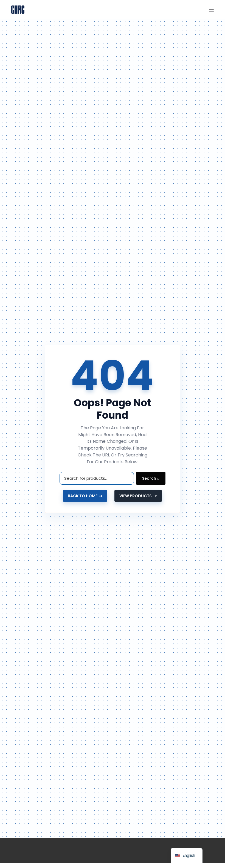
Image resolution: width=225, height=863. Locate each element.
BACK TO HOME (85, 496)
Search (150, 478)
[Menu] (211, 9)
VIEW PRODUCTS (138, 496)
